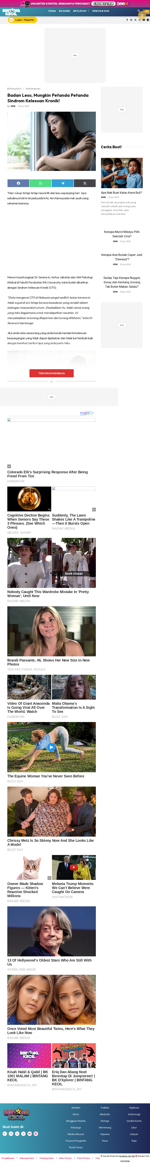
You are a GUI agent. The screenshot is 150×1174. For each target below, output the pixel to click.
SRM (13, 106)
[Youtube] (144, 20)
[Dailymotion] (148, 20)
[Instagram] (131, 20)
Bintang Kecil (14, 88)
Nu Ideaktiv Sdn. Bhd (127, 1156)
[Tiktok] (140, 20)
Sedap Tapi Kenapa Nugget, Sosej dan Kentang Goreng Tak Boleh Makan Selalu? (121, 282)
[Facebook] (127, 20)
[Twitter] (135, 20)
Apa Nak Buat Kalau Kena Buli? (121, 192)
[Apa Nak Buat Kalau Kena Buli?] (122, 173)
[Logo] (11, 11)
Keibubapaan (33, 88)
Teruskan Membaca (51, 373)
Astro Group (125, 1161)
